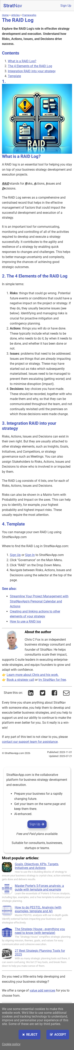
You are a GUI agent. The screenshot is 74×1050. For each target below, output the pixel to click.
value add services (42, 990)
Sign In (30, 555)
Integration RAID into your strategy (32, 71)
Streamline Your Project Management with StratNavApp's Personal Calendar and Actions (39, 601)
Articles (15, 15)
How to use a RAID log (25, 621)
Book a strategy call (20, 680)
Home (5, 15)
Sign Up (65, 5)
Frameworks (29, 15)
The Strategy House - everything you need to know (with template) (40, 931)
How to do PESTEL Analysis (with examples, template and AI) (38, 909)
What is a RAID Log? (22, 61)
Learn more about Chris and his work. (33, 675)
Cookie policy (11, 1044)
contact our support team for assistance (30, 742)
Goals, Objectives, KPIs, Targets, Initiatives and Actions (37, 866)
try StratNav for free (52, 680)
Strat (12, 5)
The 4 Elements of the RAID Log (30, 66)
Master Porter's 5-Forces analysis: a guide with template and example (39, 887)
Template (14, 76)
